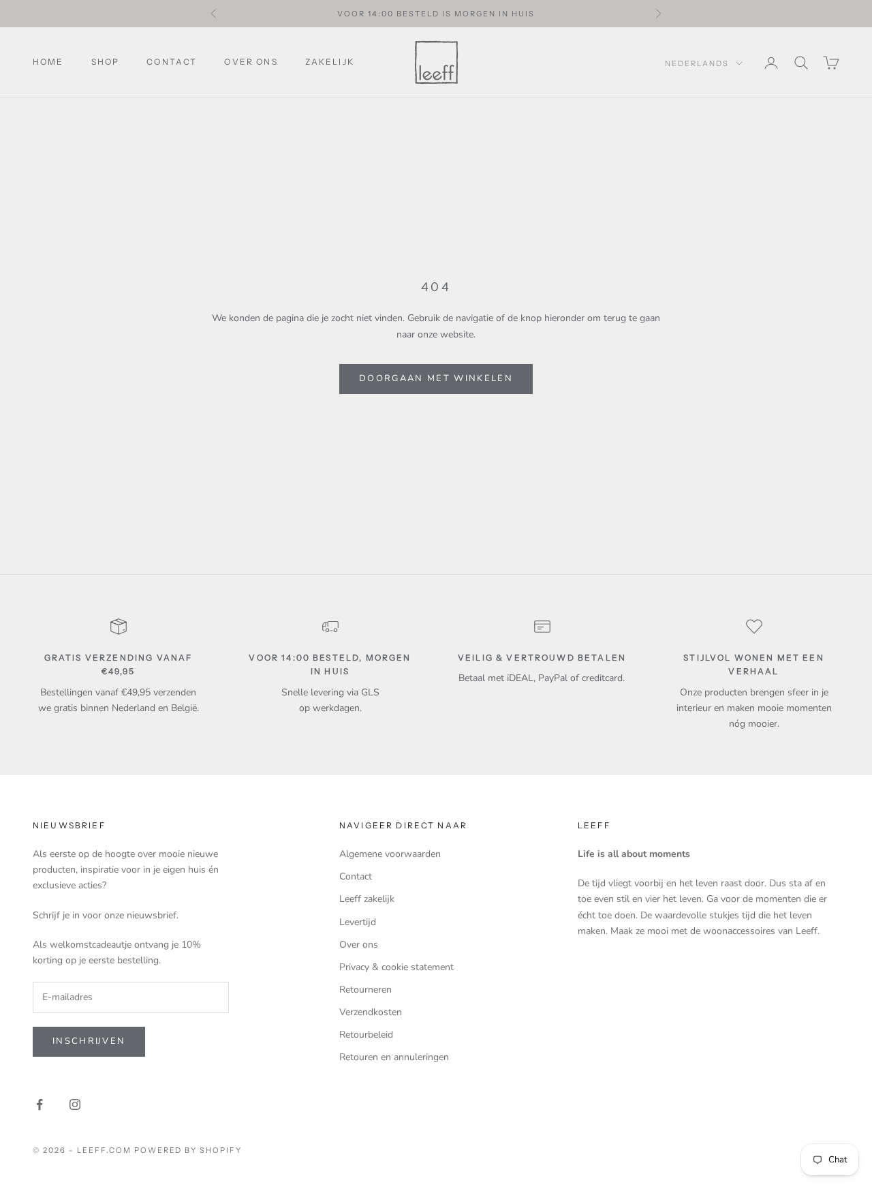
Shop (105, 62)
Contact (171, 62)
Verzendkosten (370, 1012)
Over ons (250, 62)
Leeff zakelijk (366, 898)
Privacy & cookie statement (396, 967)
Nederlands (697, 63)
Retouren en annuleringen (394, 1057)
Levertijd (357, 922)
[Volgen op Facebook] (39, 1104)
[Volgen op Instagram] (75, 1104)
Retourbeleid (366, 1034)
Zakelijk (329, 62)
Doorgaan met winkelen (436, 378)
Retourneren (365, 989)
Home (48, 62)
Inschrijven (88, 1041)
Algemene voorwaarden (390, 853)
